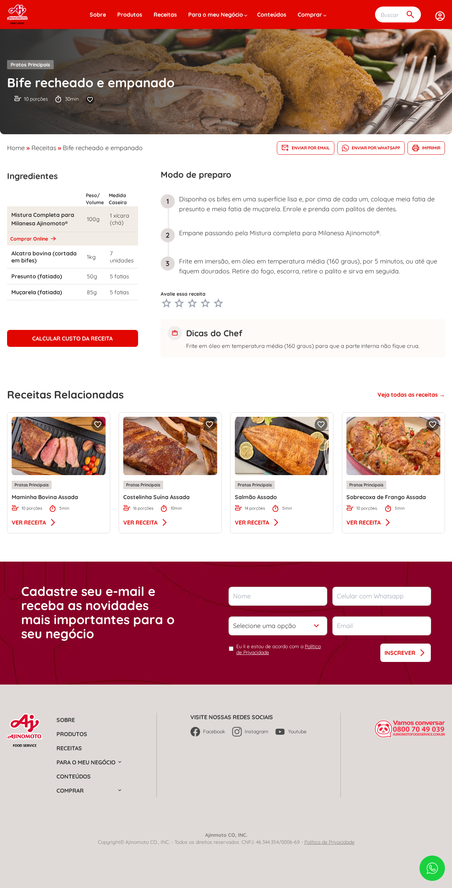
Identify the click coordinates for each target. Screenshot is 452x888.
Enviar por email (311, 147)
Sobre (98, 14)
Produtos (129, 14)
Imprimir (431, 147)
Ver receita (29, 522)
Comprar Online (29, 239)
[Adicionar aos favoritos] (90, 99)
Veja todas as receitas (408, 394)
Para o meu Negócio (215, 14)
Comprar (310, 14)
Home (16, 148)
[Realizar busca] (410, 15)
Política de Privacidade (329, 842)
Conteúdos (271, 14)
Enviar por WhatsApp (376, 147)
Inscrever (400, 652)
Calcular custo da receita (72, 338)
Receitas (165, 14)
